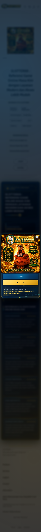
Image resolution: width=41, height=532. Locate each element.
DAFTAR (20, 282)
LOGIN (20, 276)
